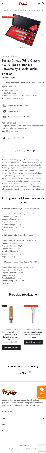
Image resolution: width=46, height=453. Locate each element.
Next (41, 32)
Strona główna (6, 10)
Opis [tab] (3, 151)
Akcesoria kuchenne (19, 10)
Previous (4, 32)
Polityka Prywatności (30, 449)
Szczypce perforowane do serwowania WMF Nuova (33, 334)
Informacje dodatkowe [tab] (16, 151)
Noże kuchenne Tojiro (35, 125)
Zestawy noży (22, 128)
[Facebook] (3, 431)
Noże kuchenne (12, 131)
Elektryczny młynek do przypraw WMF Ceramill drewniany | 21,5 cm (11, 336)
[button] (11, 347)
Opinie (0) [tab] (31, 151)
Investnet (26, 445)
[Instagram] (7, 431)
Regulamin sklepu (15, 449)
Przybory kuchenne (34, 10)
